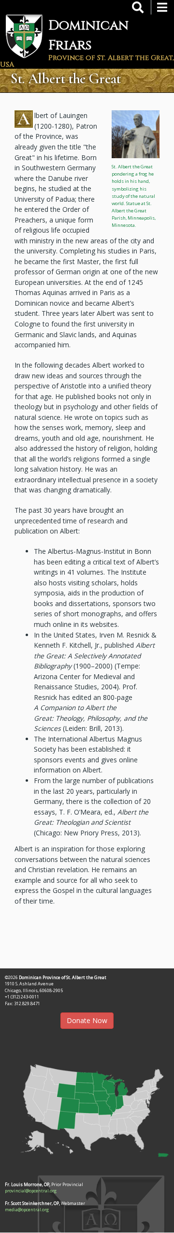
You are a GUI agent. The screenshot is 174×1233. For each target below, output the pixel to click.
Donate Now (87, 1020)
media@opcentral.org (27, 1209)
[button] (136, 133)
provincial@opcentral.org (31, 1191)
